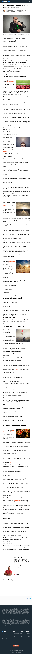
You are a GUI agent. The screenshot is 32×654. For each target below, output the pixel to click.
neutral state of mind (18, 353)
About (21, 634)
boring (11, 462)
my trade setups (10, 81)
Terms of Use (21, 650)
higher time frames (17, 500)
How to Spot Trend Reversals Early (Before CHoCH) (13, 583)
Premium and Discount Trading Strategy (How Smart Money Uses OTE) (16, 592)
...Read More (16, 572)
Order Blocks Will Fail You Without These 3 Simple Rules (14, 588)
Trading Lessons (16, 633)
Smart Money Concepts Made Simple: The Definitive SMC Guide (15, 587)
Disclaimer (16, 650)
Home (21, 633)
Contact (21, 637)
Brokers (21, 636)
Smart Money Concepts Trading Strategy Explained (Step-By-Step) (16, 590)
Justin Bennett (11, 10)
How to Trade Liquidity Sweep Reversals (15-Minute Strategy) (15, 585)
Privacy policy (11, 650)
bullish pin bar (17, 369)
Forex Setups (15, 634)
